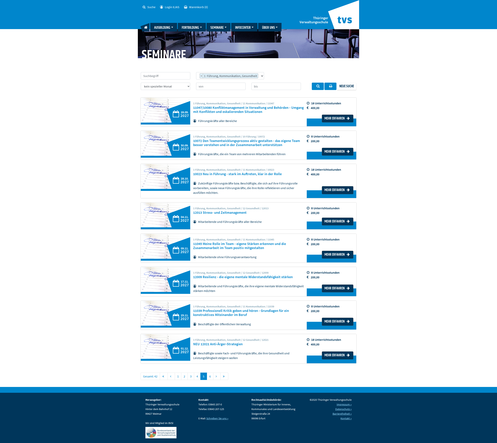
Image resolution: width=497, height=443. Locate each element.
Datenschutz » (343, 409)
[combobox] (230, 76)
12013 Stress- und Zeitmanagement (220, 212)
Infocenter (243, 27)
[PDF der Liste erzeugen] (330, 86)
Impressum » (344, 404)
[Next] (217, 376)
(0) (198, 7)
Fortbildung (190, 27)
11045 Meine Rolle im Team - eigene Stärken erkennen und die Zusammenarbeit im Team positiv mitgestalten (239, 246)
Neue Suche (346, 86)
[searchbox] (260, 76)
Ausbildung (162, 27)
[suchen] (318, 86)
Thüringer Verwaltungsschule (314, 20)
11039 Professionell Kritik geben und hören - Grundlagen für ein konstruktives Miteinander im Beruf (241, 313)
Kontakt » (346, 418)
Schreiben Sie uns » (217, 418)
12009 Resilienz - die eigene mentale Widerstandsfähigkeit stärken (243, 277)
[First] (164, 376)
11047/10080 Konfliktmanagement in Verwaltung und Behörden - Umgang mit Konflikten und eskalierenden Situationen (248, 110)
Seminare (217, 27)
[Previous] (171, 376)
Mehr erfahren (334, 118)
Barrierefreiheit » (342, 413)
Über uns (268, 27)
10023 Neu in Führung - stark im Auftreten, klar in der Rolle (237, 174)
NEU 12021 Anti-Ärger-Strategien (218, 344)
